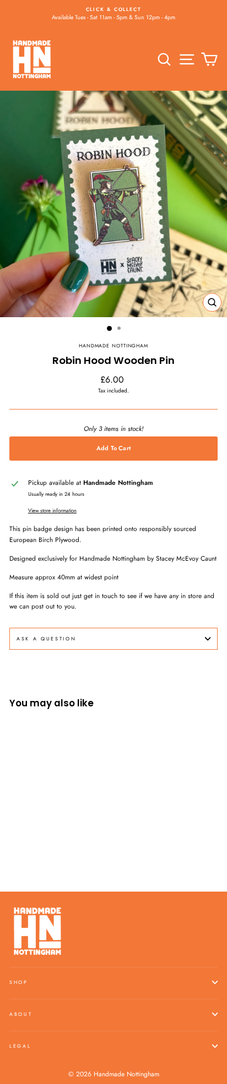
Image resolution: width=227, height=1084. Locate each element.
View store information (52, 511)
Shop (18, 982)
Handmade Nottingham (113, 345)
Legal (20, 1045)
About (20, 1013)
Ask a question (47, 638)
